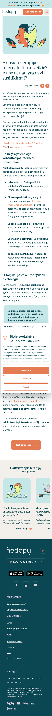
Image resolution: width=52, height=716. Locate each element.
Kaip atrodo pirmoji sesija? (17, 609)
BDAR (39, 678)
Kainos (9, 623)
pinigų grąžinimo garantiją (24, 401)
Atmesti (26, 387)
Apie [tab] (44, 326)
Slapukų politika (29, 678)
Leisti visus (26, 370)
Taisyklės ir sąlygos (14, 678)
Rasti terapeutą (23, 445)
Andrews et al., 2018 (21, 147)
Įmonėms (10, 647)
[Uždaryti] (48, 4)
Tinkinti (24, 379)
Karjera (9, 653)
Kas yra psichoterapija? (16, 604)
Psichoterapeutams (14, 642)
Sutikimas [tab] (8, 326)
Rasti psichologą (32, 12)
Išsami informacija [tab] (26, 326)
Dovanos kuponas (14, 658)
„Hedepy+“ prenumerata (17, 628)
